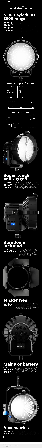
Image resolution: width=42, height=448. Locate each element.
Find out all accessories (10, 437)
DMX (22, 127)
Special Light (24, 126)
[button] (3, 1)
